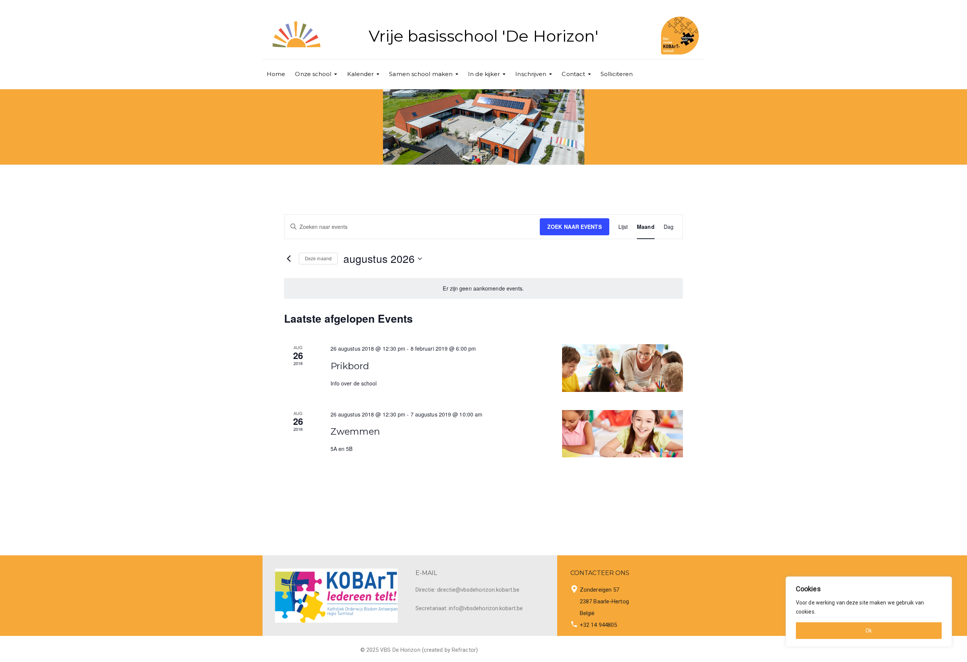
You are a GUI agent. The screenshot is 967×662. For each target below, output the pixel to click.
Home (276, 74)
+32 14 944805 (598, 625)
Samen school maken (421, 74)
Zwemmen (355, 431)
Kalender (360, 74)
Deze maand (318, 258)
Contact (573, 74)
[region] (869, 612)
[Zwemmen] (622, 434)
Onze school (313, 74)
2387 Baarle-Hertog (604, 601)
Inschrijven (530, 74)
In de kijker (484, 74)
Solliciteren (617, 74)
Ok (868, 631)
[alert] (483, 288)
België (587, 613)
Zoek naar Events (574, 226)
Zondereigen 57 (599, 589)
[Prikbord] (622, 368)
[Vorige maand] (288, 258)
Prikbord (350, 366)
